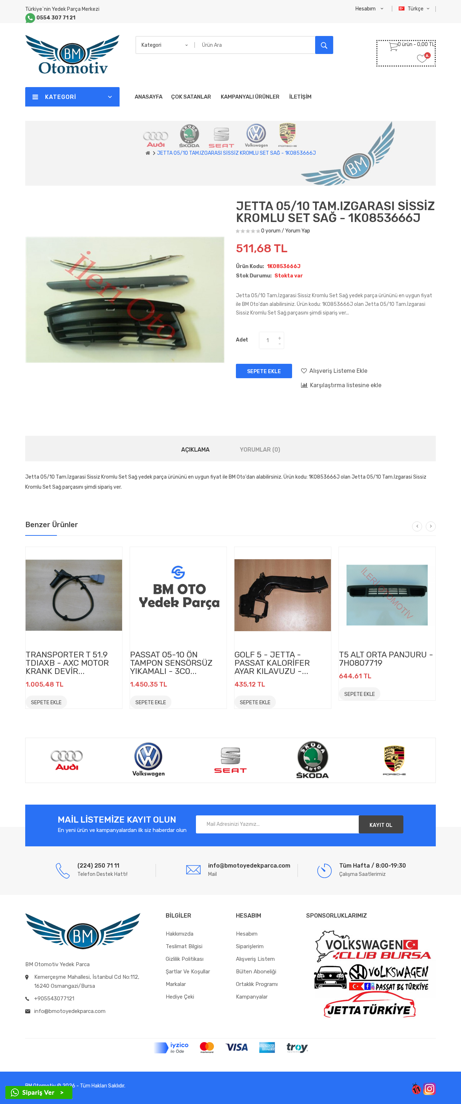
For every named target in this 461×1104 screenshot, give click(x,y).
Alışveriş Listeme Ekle (338, 370)
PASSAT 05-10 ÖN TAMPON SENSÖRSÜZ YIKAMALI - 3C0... (171, 663)
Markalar (176, 984)
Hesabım (247, 934)
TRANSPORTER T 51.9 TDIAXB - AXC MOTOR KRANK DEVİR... (67, 663)
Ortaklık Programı (257, 984)
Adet (242, 340)
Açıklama (195, 449)
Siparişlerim (250, 946)
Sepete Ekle (264, 371)
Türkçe (416, 9)
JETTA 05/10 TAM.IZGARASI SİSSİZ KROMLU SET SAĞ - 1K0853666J (236, 153)
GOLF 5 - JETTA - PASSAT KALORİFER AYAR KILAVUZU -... (272, 663)
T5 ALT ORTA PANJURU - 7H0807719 (386, 659)
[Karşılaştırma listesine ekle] (92, 701)
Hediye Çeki (180, 997)
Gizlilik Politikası (184, 959)
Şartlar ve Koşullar (188, 971)
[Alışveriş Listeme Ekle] (76, 701)
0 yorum (271, 231)
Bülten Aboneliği (256, 971)
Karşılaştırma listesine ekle (345, 385)
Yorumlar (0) (260, 449)
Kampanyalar (252, 997)
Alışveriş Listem (255, 959)
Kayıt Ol (381, 825)
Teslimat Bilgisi (184, 946)
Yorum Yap (297, 231)
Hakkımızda (179, 934)
